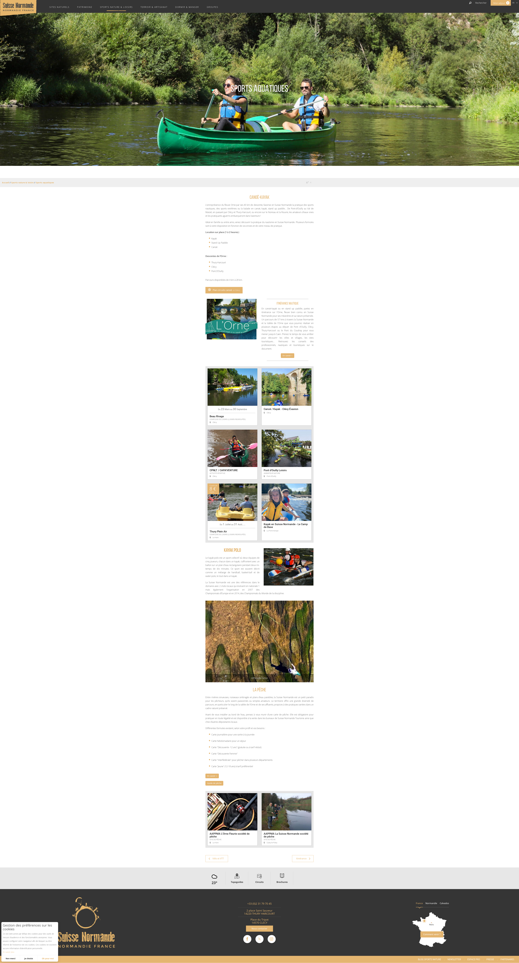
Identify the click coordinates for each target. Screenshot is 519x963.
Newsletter (454, 959)
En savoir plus (8, 952)
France (419, 903)
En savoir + (287, 355)
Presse (490, 959)
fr (513, 2)
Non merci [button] (10, 958)
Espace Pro (473, 959)
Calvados (444, 903)
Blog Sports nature (429, 959)
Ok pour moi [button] (48, 958)
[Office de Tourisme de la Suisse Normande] (18, 7)
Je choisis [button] (28, 958)
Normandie (431, 903)
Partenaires (507, 959)
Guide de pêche (214, 783)
